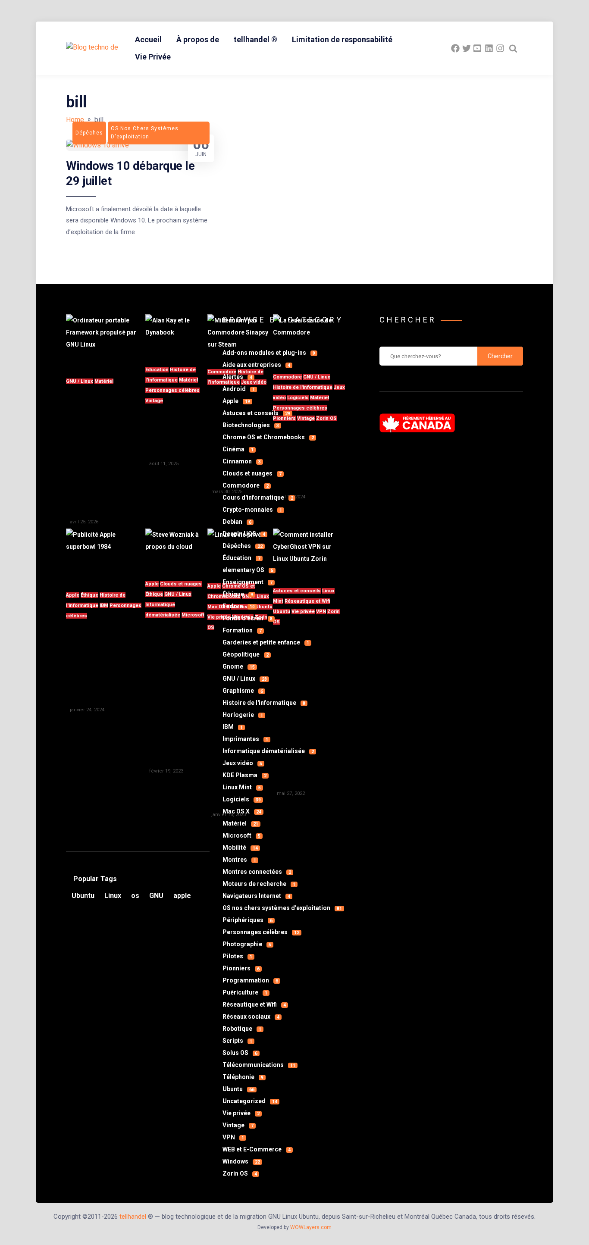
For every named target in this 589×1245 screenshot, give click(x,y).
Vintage (154, 401)
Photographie (246, 944)
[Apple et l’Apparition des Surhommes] (105, 555)
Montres (239, 859)
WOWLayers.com (311, 1227)
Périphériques (247, 920)
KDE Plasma (244, 775)
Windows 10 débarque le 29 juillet (130, 173)
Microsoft (193, 615)
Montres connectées (256, 871)
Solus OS (239, 1052)
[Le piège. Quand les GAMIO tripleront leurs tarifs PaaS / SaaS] (176, 549)
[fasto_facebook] (455, 48)
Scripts (237, 1040)
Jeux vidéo (242, 763)
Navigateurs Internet (256, 895)
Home (75, 120)
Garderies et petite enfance (265, 642)
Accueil (148, 39)
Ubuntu (238, 1088)
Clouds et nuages (181, 584)
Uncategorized (249, 1101)
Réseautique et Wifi (254, 1004)
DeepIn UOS (243, 533)
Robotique (241, 1028)
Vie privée (241, 1113)
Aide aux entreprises (256, 364)
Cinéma (238, 449)
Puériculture (244, 992)
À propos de (197, 39)
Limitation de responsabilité (342, 39)
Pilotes (237, 956)
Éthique (89, 595)
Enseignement (247, 582)
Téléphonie (242, 1076)
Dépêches (242, 545)
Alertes (237, 376)
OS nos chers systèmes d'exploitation (282, 907)
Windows (241, 1161)
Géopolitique (245, 654)
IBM (104, 605)
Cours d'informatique (257, 497)
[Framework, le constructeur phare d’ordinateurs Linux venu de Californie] (105, 340)
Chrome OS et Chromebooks (268, 437)
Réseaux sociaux (250, 1016)
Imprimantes (245, 738)
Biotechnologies (250, 425)
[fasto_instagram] (500, 48)
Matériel (103, 381)
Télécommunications (258, 1064)
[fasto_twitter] (466, 48)
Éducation (157, 369)
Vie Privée (153, 56)
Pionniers (241, 968)
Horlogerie (242, 714)
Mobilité (240, 847)
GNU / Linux (79, 381)
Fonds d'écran (247, 618)
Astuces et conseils (256, 413)
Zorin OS (239, 1173)
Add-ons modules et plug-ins (268, 352)
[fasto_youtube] (477, 48)
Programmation (250, 980)
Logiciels (241, 799)
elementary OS (247, 569)
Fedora (238, 606)
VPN (233, 1137)
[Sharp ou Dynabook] (176, 335)
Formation (242, 630)
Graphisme (242, 690)
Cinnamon (241, 461)
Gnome (238, 666)
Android (238, 388)
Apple (72, 595)
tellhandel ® (255, 39)
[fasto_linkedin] (489, 48)
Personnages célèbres (172, 390)
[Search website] (513, 48)
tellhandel (132, 1216)
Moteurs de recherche (258, 883)
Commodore (245, 485)
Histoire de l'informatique (263, 702)
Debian (236, 521)
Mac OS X (241, 811)
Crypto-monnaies (252, 509)
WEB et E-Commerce (256, 1149)
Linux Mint (241, 787)
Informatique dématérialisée (268, 751)
